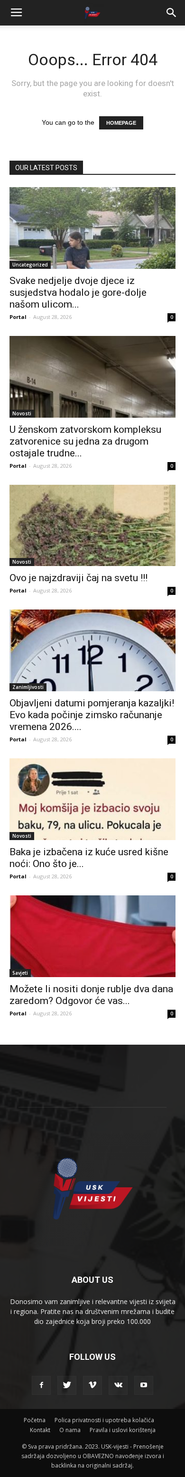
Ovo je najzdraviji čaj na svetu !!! (78, 578)
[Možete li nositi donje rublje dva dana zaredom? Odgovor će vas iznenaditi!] (92, 936)
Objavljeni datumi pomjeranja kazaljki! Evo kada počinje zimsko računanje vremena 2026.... (91, 714)
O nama (70, 1430)
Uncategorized (30, 264)
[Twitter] (66, 1385)
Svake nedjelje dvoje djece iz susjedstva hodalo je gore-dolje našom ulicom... (78, 292)
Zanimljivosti (28, 687)
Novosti (21, 413)
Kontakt (40, 1430)
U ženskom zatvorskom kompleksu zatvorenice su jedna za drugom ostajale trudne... (85, 441)
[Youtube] (143, 1385)
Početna (35, 1420)
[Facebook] (41, 1385)
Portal (18, 316)
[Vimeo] (92, 1385)
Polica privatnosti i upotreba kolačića (104, 1420)
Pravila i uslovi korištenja (123, 1430)
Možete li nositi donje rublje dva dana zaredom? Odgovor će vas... (91, 994)
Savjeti (20, 973)
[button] (171, 13)
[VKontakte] (118, 1385)
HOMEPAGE (121, 123)
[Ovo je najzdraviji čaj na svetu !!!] (92, 526)
